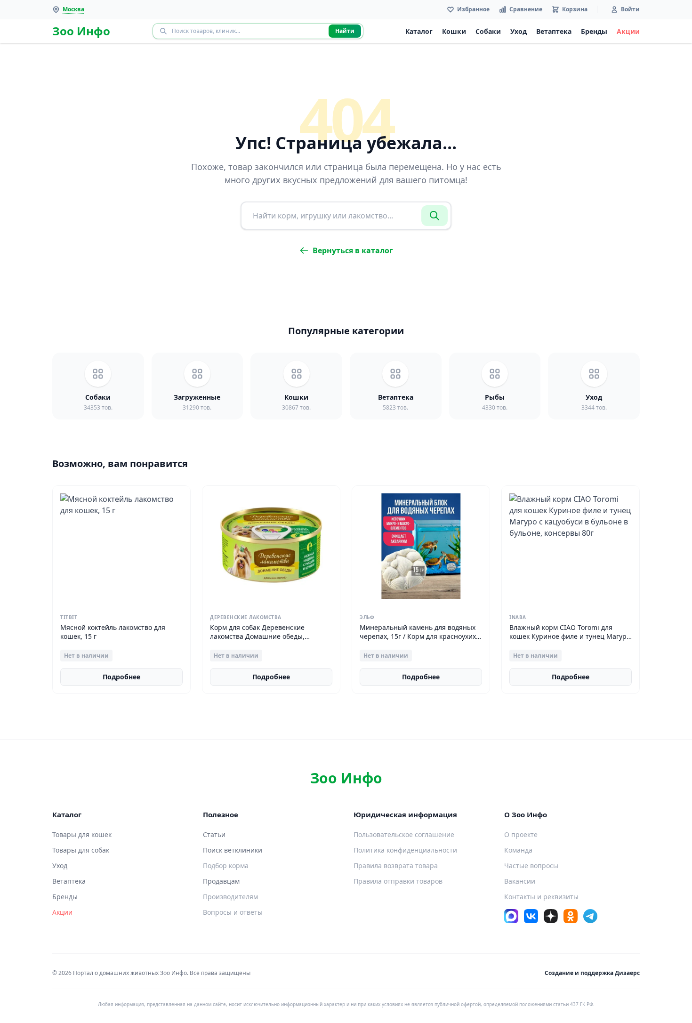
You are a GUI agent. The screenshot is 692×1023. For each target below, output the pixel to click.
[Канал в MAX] (511, 916)
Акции (628, 31)
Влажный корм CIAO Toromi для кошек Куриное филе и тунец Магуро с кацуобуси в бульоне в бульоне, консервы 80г (569, 641)
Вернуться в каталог (353, 250)
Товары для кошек (82, 834)
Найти (344, 31)
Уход (518, 31)
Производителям (230, 896)
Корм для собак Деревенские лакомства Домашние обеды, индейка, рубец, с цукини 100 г (260, 636)
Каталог (419, 31)
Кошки (454, 31)
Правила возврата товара (396, 865)
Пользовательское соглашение (404, 834)
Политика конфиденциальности (405, 850)
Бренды (594, 31)
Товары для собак (80, 850)
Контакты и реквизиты (541, 896)
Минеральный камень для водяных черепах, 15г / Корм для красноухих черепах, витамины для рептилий (418, 636)
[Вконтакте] (531, 916)
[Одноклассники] (570, 916)
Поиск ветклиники (232, 850)
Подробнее (121, 676)
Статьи (214, 834)
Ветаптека (553, 31)
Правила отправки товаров (398, 881)
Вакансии (519, 881)
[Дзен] (551, 916)
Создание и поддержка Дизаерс (592, 973)
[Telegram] (590, 916)
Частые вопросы (531, 865)
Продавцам (221, 881)
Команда (518, 850)
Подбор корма (226, 865)
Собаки (488, 31)
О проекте (521, 834)
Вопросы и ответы (233, 912)
